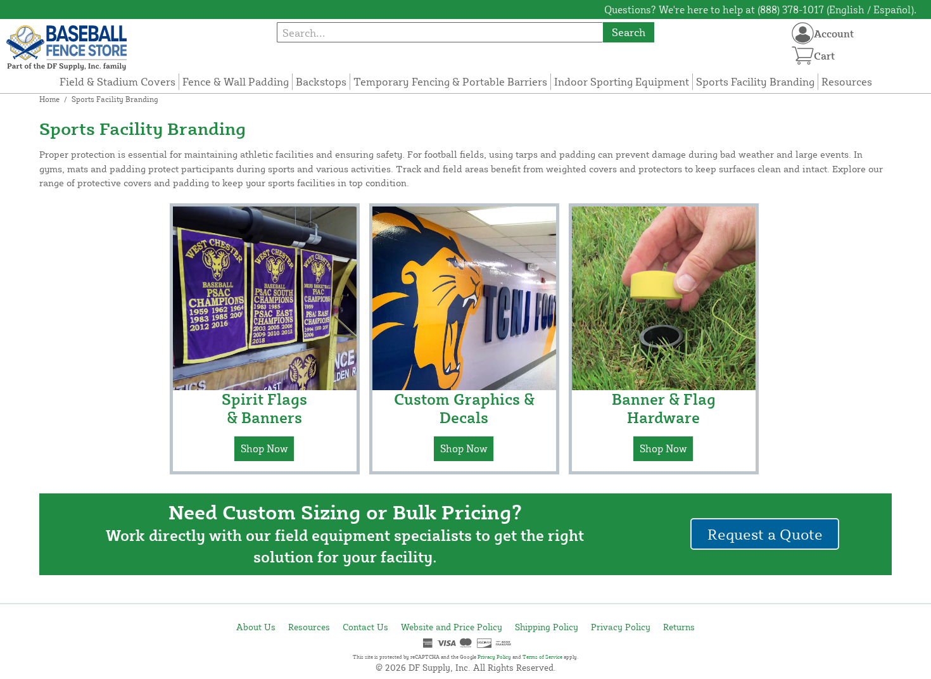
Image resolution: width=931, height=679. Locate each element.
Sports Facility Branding (755, 81)
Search (628, 32)
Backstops (321, 81)
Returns (679, 626)
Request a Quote (765, 533)
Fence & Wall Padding (235, 81)
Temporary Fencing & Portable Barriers (450, 81)
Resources (846, 81)
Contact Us (365, 626)
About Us (256, 626)
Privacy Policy (620, 626)
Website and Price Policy (451, 626)
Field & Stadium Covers (117, 81)
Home (49, 99)
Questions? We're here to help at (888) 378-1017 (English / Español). (760, 9)
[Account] (803, 33)
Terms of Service (542, 657)
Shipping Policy (546, 626)
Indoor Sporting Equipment (621, 81)
